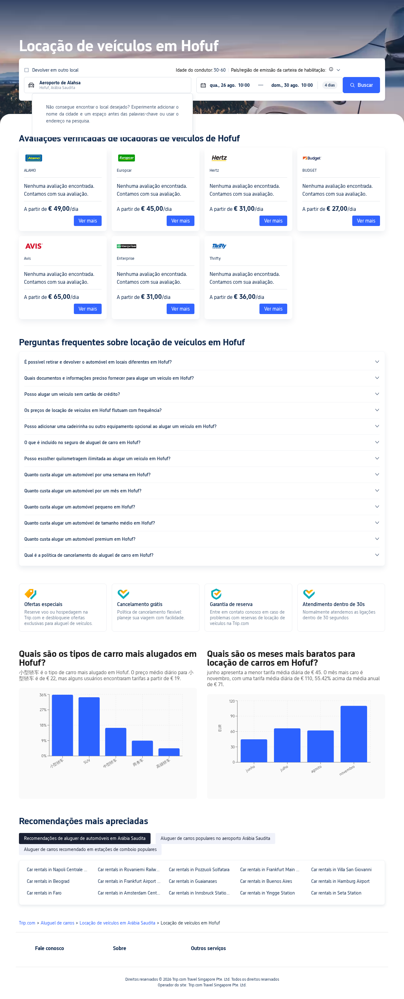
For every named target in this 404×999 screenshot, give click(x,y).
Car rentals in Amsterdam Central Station (130, 892)
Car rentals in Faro (44, 892)
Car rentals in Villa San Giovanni (341, 869)
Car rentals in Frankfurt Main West (273, 869)
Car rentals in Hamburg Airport (340, 881)
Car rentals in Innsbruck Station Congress (201, 892)
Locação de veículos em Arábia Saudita (117, 922)
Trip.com (27, 922)
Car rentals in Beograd (48, 881)
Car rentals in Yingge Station (267, 892)
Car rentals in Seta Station (336, 892)
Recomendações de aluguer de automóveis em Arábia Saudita (85, 838)
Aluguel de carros (57, 922)
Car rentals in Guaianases (193, 881)
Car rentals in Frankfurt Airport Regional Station (130, 881)
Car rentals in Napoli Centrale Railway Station (59, 869)
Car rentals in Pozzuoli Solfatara (199, 869)
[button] (336, 10)
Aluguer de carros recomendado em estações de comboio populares (90, 849)
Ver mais (273, 221)
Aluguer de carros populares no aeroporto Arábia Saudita (215, 838)
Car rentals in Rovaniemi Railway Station (130, 869)
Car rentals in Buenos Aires (266, 881)
